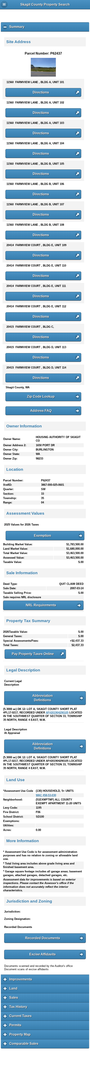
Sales (14, 999)
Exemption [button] (42, 535)
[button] (43, 92)
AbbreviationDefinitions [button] (42, 698)
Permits (16, 1026)
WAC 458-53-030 (46, 795)
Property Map (21, 1036)
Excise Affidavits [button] (42, 954)
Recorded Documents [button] (42, 938)
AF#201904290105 (57, 712)
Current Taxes (21, 1017)
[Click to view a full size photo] (43, 75)
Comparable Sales (24, 1045)
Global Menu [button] (4, 4)
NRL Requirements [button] (41, 605)
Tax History (19, 1008)
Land (14, 990)
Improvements (21, 980)
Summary (18, 28)
